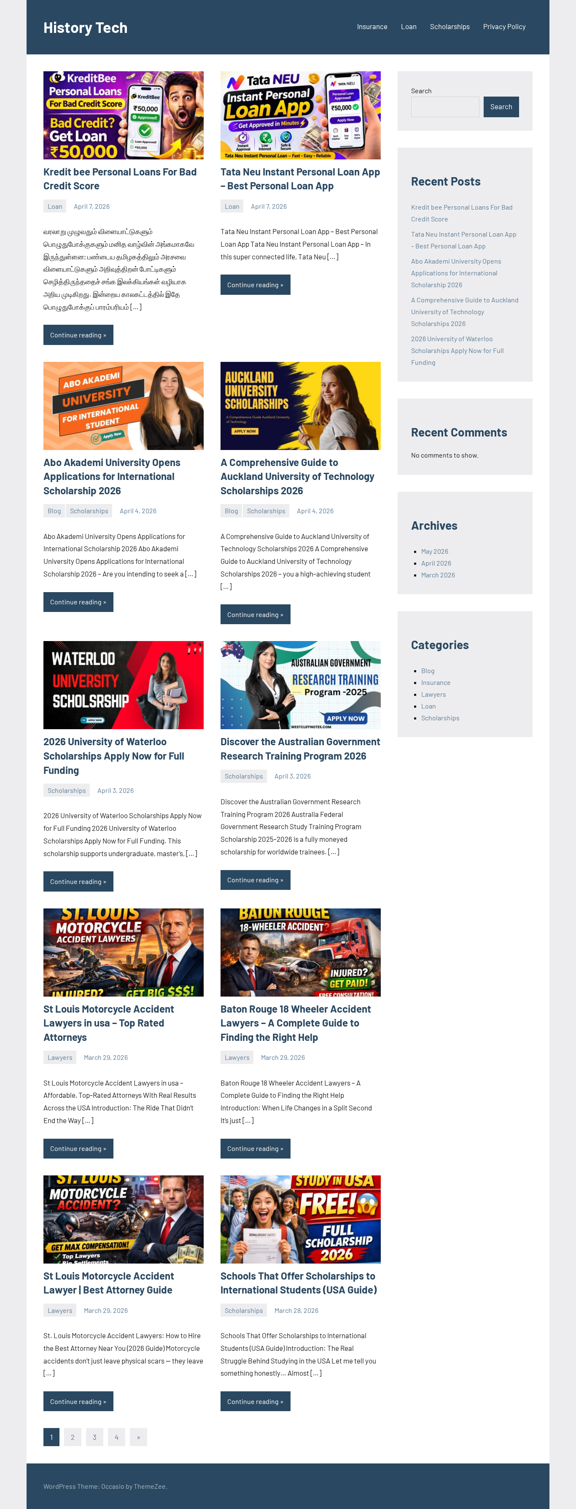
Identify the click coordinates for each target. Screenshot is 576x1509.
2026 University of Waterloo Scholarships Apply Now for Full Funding (113, 755)
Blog (54, 511)
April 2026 (436, 563)
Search (421, 90)
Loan (409, 26)
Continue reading (76, 335)
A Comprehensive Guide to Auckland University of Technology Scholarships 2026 (297, 476)
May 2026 (434, 551)
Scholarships (450, 26)
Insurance (372, 26)
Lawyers (60, 1057)
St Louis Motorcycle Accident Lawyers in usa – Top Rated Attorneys (108, 1022)
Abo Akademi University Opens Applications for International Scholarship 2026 (111, 476)
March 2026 (438, 575)
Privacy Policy (504, 26)
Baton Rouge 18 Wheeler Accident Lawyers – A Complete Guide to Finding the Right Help (296, 1022)
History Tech (85, 27)
